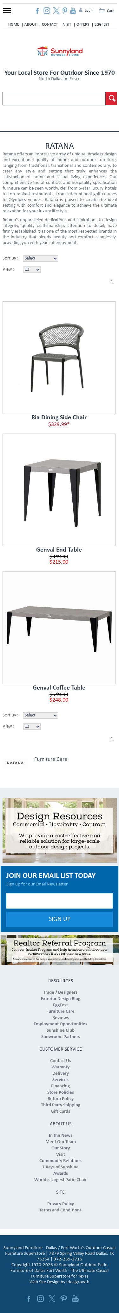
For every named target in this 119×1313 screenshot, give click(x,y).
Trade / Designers (60, 992)
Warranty (60, 1067)
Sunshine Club (61, 1030)
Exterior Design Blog (60, 999)
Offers (82, 24)
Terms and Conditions (60, 1210)
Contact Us (60, 1061)
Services (60, 1080)
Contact (50, 24)
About (30, 24)
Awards (60, 1173)
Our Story (60, 1148)
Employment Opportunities (60, 1024)
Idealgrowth (77, 1282)
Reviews (60, 1018)
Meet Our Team (60, 1142)
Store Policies (60, 1092)
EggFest (102, 24)
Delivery (60, 1073)
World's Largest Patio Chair (60, 1180)
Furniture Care (50, 759)
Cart (110, 11)
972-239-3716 (68, 1259)
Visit (67, 24)
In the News (60, 1135)
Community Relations (60, 1161)
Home (13, 24)
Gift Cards (60, 1111)
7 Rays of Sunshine (60, 1167)
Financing (60, 1086)
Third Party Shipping (60, 1105)
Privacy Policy (60, 1204)
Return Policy (61, 1099)
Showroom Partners (60, 1037)
